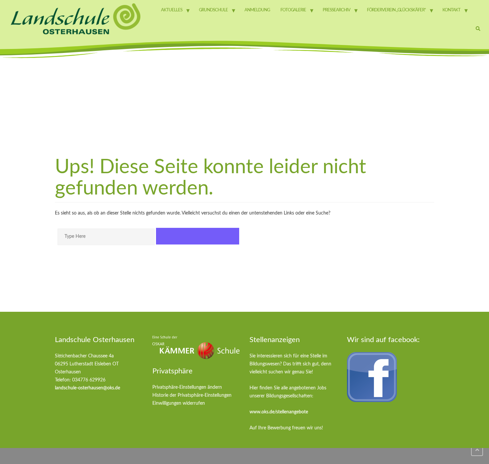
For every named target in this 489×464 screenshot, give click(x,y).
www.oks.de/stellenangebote (278, 412)
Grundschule (213, 10)
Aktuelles (171, 10)
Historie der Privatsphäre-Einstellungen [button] (192, 395)
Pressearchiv (336, 10)
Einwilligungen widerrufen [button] (178, 403)
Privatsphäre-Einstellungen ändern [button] (187, 387)
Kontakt (451, 10)
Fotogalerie (293, 10)
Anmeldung (257, 10)
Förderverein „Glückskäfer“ (396, 10)
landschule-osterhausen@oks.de (87, 388)
